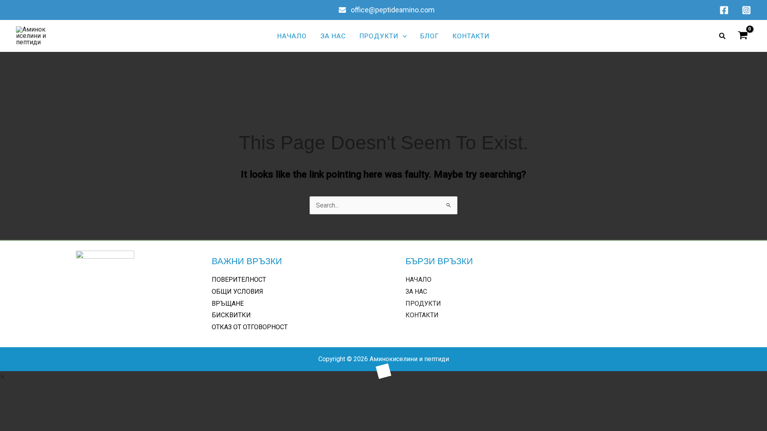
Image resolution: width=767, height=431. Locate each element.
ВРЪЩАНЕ (228, 303)
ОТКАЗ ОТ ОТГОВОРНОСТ (250, 327)
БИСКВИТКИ (231, 315)
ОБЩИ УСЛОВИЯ (237, 291)
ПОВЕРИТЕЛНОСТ (239, 279)
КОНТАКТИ (422, 315)
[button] (403, 36)
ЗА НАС (416, 291)
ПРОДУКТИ (423, 303)
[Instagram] (746, 10)
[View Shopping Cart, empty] (742, 36)
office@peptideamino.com (392, 10)
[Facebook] (724, 10)
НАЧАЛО (418, 279)
